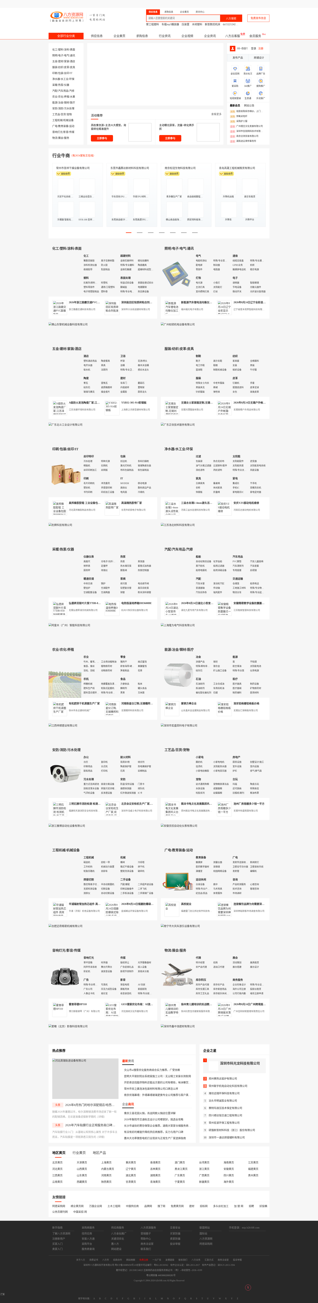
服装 (54, 67)
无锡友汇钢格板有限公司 (246, 710)
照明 (54, 55)
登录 (160, 3)
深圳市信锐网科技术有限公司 (247, 131)
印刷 (54, 73)
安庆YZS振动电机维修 (246, 503)
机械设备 (68, 120)
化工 (54, 49)
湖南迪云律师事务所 (243, 141)
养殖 (66, 96)
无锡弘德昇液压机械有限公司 (83, 610)
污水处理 (69, 108)
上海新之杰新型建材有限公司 (135, 409)
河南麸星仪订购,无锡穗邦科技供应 (141, 703)
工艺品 (56, 114)
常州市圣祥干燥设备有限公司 (73, 168)
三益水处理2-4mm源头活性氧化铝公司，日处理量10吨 (212, 503)
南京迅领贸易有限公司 (244, 136)
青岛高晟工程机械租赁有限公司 (237, 168)
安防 (54, 108)
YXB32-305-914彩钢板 (133, 402)
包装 (60, 73)
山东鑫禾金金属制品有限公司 (195, 710)
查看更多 (216, 114)
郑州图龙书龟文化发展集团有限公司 (198, 811)
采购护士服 (238, 121)
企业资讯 (210, 36)
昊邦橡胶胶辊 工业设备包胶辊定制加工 (91, 503)
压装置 (185, 24)
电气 (66, 55)
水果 (72, 96)
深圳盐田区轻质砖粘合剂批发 (138, 302)
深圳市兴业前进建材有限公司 (135, 309)
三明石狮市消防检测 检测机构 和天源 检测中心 (96, 803)
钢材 (66, 102)
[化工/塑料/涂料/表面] (65, 274)
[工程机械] (65, 875)
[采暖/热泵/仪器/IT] (65, 574)
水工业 (64, 79)
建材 (60, 61)
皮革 (66, 67)
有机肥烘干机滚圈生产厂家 (84, 703)
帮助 (240, 3)
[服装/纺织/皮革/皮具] (177, 374)
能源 (54, 102)
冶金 (60, 102)
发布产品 (238, 57)
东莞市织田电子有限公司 (133, 510)
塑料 (60, 49)
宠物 (69, 114)
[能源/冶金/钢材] (177, 675)
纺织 (60, 67)
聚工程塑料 (152, 24)
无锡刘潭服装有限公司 (192, 409)
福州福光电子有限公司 (192, 309)
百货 (63, 114)
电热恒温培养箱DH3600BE (136, 603)
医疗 (72, 102)
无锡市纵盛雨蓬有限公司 (246, 811)
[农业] (65, 675)
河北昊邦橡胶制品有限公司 (82, 510)
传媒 (71, 132)
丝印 (66, 73)
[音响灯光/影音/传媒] (65, 976)
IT (71, 73)
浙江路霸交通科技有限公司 (82, 309)
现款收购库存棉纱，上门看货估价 (247, 111)
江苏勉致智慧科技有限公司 (247, 610)
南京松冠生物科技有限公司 (180, 168)
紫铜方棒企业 (189, 703)
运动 (71, 126)
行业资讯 (165, 36)
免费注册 (174, 3)
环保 (71, 79)
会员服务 (255, 36)
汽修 (71, 90)
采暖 (54, 85)
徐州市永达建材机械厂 (80, 710)
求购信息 (142, 36)
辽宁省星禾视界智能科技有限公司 (250, 309)
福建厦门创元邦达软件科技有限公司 (198, 911)
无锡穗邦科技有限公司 (132, 710)
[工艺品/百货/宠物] (177, 775)
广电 (54, 126)
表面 (72, 49)
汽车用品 (63, 90)
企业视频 (187, 36)
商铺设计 (259, 57)
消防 (60, 108)
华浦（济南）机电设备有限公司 (84, 911)
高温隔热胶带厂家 (131, 503)
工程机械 (57, 120)
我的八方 (189, 3)
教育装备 (63, 126)
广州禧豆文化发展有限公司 (246, 126)
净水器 (56, 79)
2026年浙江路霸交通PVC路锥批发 (88, 302)
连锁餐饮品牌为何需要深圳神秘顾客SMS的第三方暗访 (265, 904)
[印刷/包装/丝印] (65, 474)
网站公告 (249, 105)
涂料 (66, 49)
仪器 (66, 85)
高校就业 (186, 904)
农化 (60, 96)
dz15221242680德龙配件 (236, 24)
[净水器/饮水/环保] (177, 474)
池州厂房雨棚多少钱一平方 (249, 803)
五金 (54, 61)
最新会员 (235, 105)
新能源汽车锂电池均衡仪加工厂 (199, 302)
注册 (260, 48)
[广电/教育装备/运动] (177, 875)
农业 (54, 96)
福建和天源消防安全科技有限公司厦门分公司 (91, 811)
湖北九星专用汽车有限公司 (194, 610)
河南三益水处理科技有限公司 (195, 510)
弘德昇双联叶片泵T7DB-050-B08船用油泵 (92, 603)
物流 (54, 138)
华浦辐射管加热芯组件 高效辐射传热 (90, 904)
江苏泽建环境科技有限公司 (82, 409)
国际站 (266, 3)
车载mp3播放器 (170, 24)
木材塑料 (197, 24)
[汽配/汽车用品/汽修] (177, 574)
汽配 (54, 90)
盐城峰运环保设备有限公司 (134, 911)
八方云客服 (232, 36)
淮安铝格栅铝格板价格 (246, 703)
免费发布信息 (258, 18)
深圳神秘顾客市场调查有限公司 (249, 911)
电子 (60, 55)
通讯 (72, 55)
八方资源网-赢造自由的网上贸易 (78, 16)
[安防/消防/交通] (65, 775)
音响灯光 (57, 132)
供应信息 (97, 36)
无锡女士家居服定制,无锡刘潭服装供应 (203, 402)
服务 (66, 138)
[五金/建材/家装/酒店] (65, 374)
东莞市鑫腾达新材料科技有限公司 (129, 168)
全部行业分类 (66, 36)
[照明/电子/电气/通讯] (177, 274)
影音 (65, 132)
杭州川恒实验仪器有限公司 (134, 610)
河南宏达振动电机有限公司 (247, 510)
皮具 (72, 67)
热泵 (60, 85)
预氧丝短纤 (238, 116)
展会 (60, 138)
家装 (66, 61)
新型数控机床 (212, 24)
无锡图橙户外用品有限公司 (247, 409)
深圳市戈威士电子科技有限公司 (136, 811)
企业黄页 (119, 36)
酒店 (72, 61)
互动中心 (209, 3)
